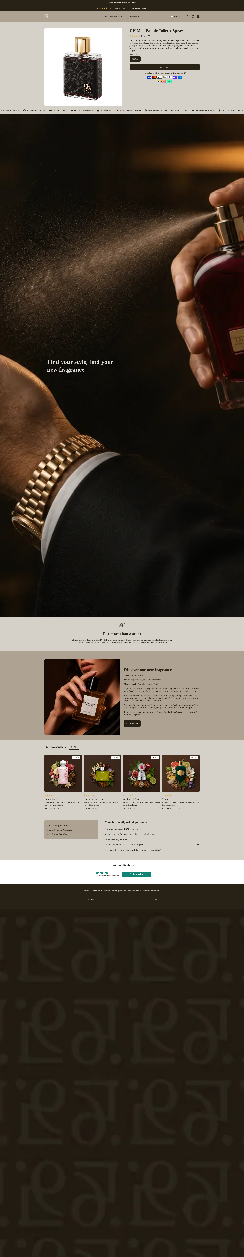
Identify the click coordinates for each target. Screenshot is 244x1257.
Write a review (136, 874)
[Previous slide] (3, 3)
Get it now (130, 723)
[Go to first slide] (240, 3)
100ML (135, 59)
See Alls (74, 747)
